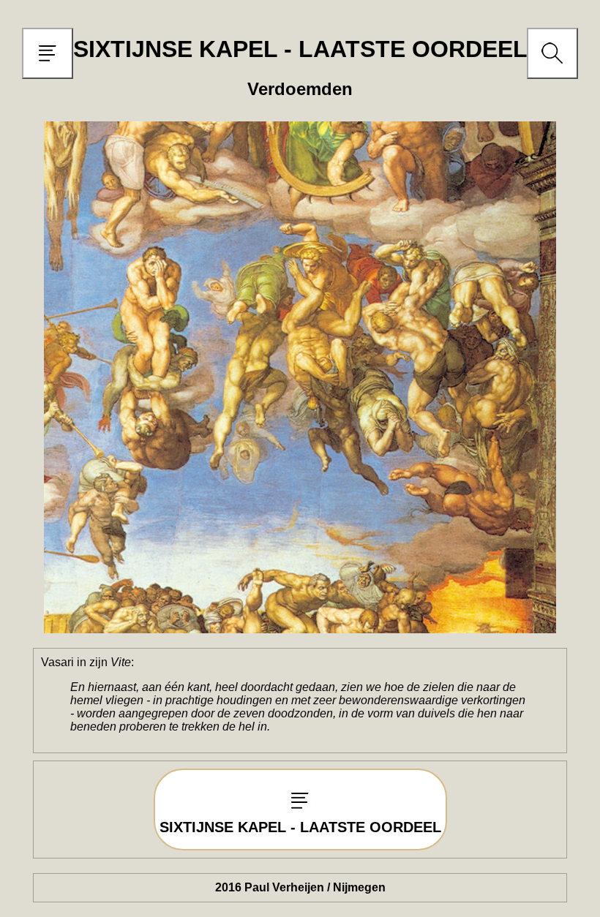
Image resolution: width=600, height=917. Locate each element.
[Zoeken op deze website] (552, 67)
